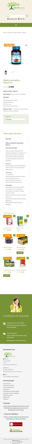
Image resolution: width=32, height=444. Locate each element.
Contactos (5, 399)
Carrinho (22, 19)
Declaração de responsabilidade (11, 393)
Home (4, 32)
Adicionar (14, 216)
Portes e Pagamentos (8, 387)
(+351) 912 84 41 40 (8, 369)
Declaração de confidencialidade (11, 391)
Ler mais (20, 252)
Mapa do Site (6, 397)
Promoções (9, 32)
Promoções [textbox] (15, 119)
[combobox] (16, 119)
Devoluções (6, 389)
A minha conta (13, 19)
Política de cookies (7, 395)
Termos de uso (7, 383)
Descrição (8, 138)
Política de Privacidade (8, 385)
